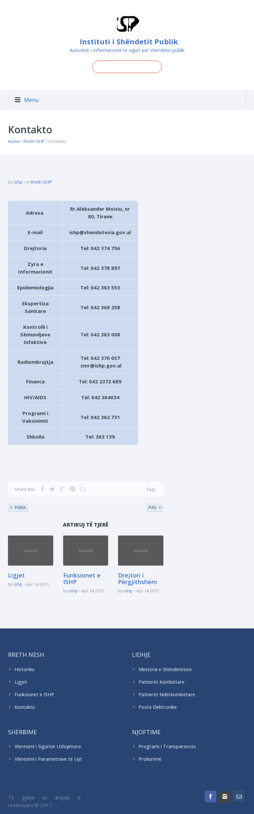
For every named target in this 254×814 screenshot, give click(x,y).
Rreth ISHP (34, 141)
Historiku (24, 669)
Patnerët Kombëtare (162, 682)
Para (20, 507)
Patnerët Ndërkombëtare (167, 694)
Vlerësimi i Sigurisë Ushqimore (48, 746)
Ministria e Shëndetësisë (165, 669)
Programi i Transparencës (167, 746)
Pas (152, 507)
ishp (18, 182)
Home (14, 141)
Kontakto (25, 707)
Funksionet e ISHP (82, 578)
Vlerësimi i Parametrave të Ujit (48, 759)
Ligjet (16, 575)
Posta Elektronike (158, 707)
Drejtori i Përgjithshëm (137, 578)
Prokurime (150, 759)
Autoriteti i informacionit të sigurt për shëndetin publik (127, 50)
